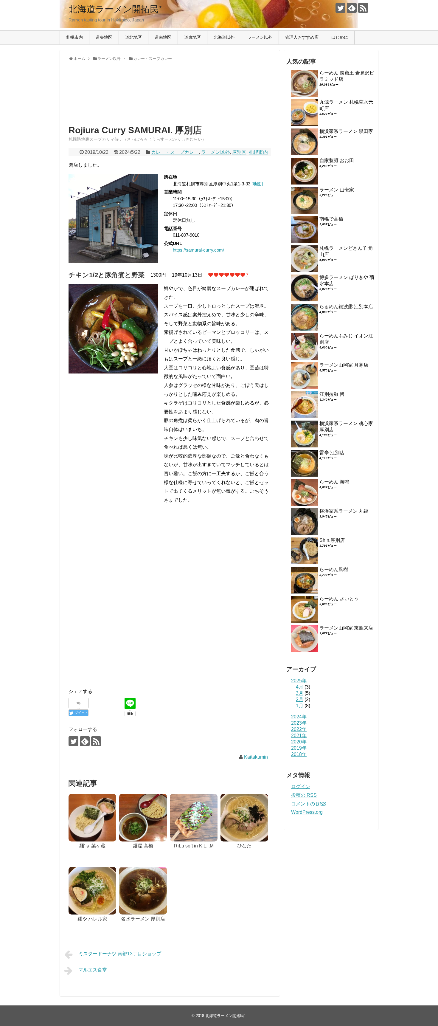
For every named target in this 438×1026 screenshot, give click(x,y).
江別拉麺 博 (331, 394)
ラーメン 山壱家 (336, 189)
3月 (299, 693)
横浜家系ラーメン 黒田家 (346, 131)
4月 (299, 686)
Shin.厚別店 (332, 540)
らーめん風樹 (333, 569)
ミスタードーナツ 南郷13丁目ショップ (119, 953)
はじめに (339, 37)
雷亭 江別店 (331, 452)
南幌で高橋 (331, 218)
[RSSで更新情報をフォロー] (363, 8)
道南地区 (163, 37)
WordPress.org (307, 812)
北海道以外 (224, 37)
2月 (299, 699)
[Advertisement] (116, 98)
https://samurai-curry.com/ (198, 249)
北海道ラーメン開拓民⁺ (115, 9)
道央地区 (104, 37)
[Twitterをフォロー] (340, 8)
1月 (299, 705)
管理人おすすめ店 (302, 37)
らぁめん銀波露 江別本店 (346, 306)
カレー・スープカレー (175, 152)
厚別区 (239, 152)
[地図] (257, 183)
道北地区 (133, 37)
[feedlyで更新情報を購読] (352, 8)
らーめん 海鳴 (334, 481)
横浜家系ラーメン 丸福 (343, 511)
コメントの (308, 803)
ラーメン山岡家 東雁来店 (346, 627)
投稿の (304, 795)
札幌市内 (74, 37)
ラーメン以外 (259, 37)
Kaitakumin (256, 757)
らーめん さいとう (339, 598)
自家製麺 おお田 (336, 160)
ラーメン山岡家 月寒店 (343, 365)
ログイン (300, 786)
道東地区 (192, 37)
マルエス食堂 (92, 969)
